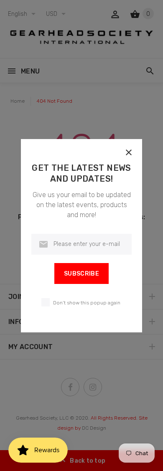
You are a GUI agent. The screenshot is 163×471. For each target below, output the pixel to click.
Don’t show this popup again (86, 303)
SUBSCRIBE (81, 273)
